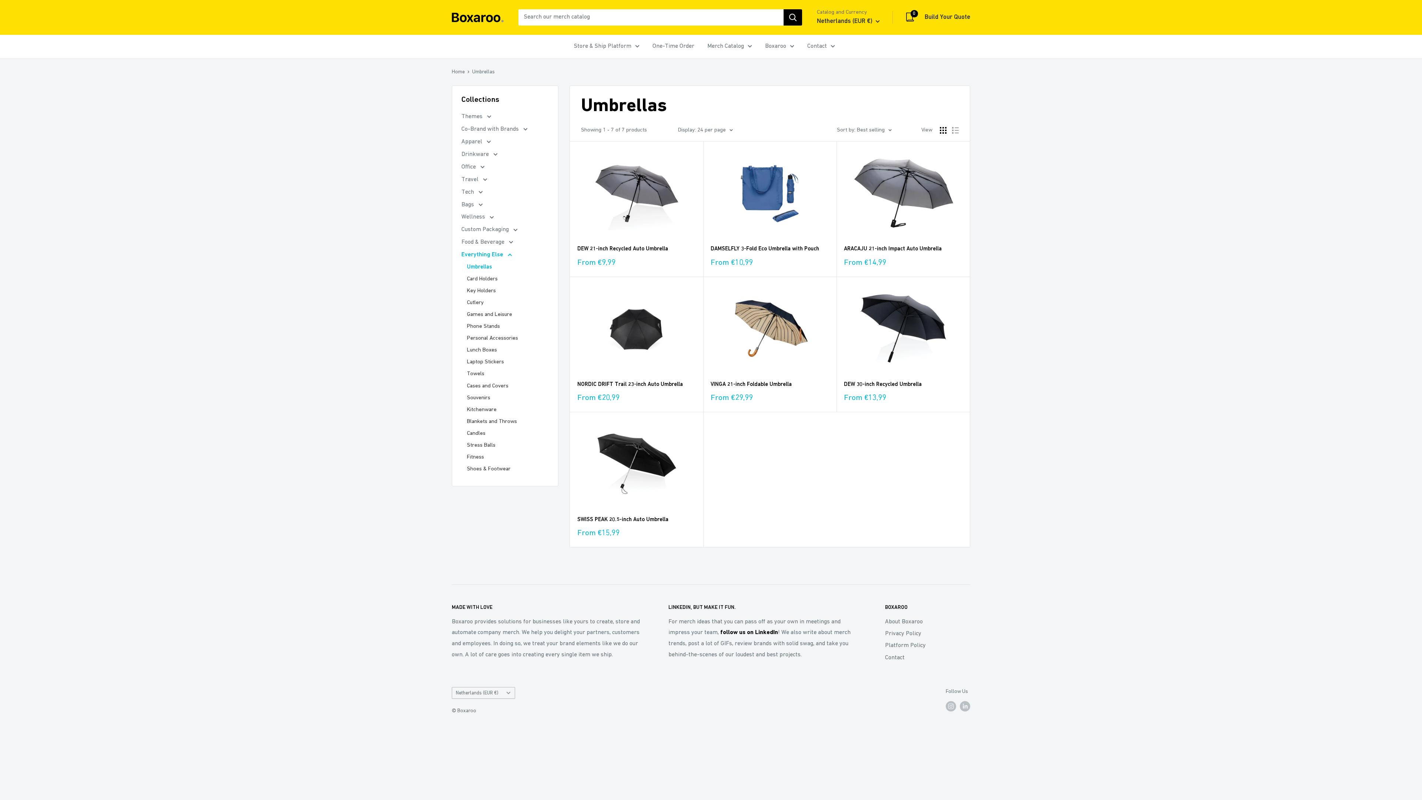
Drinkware (475, 154)
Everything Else (483, 255)
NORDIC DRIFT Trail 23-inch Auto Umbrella (630, 384)
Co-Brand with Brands (490, 129)
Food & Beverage (483, 242)
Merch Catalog (725, 46)
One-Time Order (673, 46)
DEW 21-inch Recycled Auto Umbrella (622, 249)
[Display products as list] (955, 130)
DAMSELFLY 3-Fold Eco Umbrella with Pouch (765, 249)
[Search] (793, 17)
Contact (817, 46)
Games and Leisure (489, 314)
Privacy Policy (903, 634)
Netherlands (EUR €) (477, 693)
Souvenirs (478, 398)
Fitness (475, 457)
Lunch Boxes (482, 350)
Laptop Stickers (485, 362)
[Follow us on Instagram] (951, 706)
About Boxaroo (904, 622)
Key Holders (481, 291)
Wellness (474, 217)
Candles (476, 433)
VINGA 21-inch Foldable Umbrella (751, 384)
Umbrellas (483, 72)
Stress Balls (481, 445)
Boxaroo (775, 46)
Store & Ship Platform (602, 46)
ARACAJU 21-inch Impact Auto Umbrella (893, 249)
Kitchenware (482, 410)
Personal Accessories (492, 338)
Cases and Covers (487, 386)
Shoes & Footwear (489, 469)
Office (469, 167)
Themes (472, 117)
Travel (470, 180)
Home (458, 72)
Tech (468, 192)
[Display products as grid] (943, 130)
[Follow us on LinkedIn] (965, 706)
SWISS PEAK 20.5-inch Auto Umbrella (622, 520)
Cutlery (475, 303)
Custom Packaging (485, 230)
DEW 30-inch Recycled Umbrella (883, 384)
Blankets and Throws (492, 421)
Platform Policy (905, 646)
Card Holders (482, 279)
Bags (468, 205)
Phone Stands (483, 326)
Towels (475, 374)
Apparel (472, 142)
